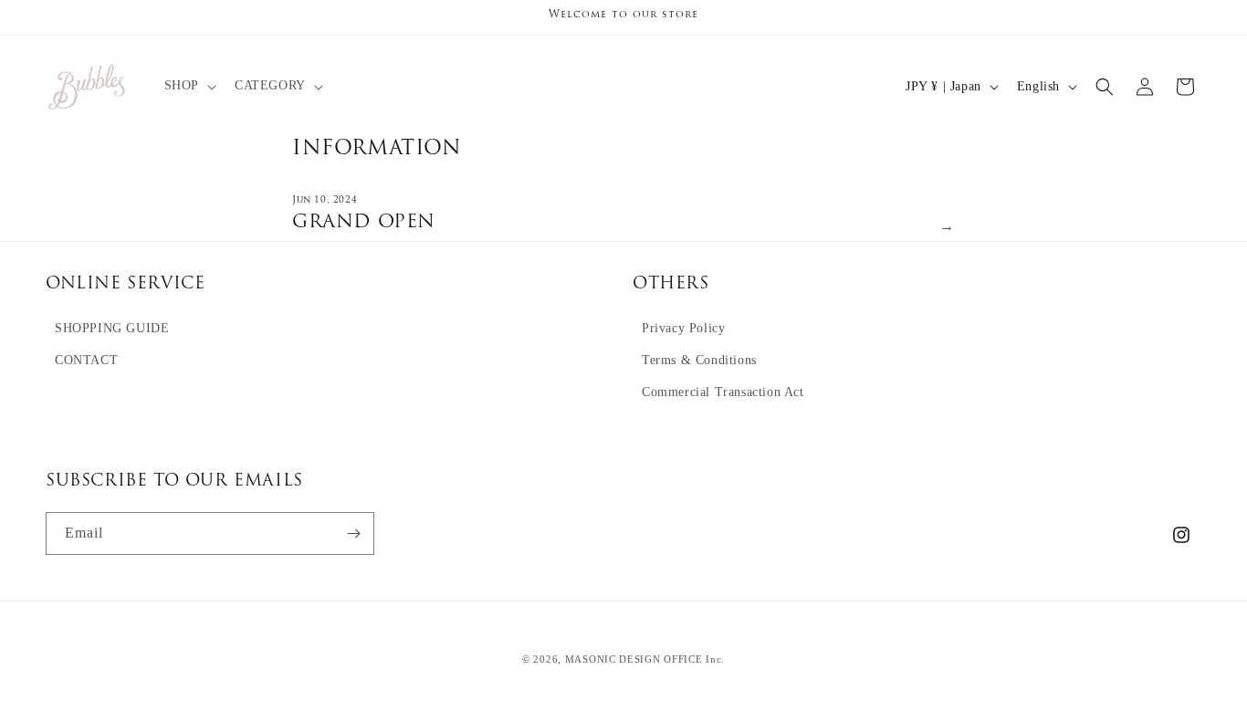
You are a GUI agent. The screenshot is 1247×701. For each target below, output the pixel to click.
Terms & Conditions (699, 360)
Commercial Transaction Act (723, 392)
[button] (188, 86)
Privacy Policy (683, 328)
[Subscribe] (353, 533)
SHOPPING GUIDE (112, 328)
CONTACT (86, 360)
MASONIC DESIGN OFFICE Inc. (645, 659)
